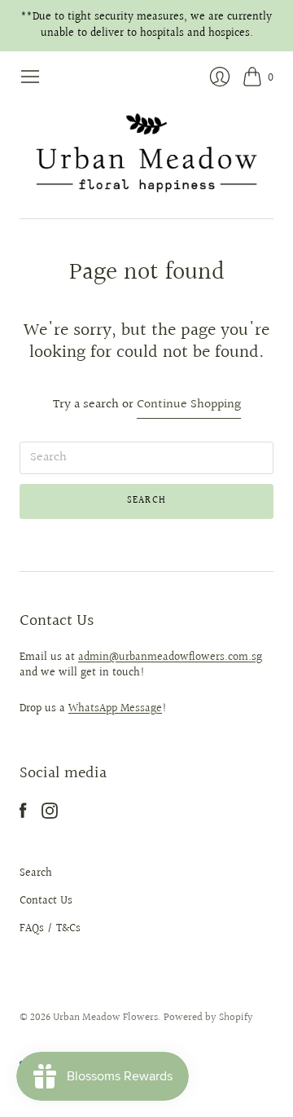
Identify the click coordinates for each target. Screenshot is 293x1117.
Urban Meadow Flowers (105, 1017)
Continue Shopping (189, 405)
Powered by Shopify (208, 1017)
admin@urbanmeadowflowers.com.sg (170, 657)
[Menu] (30, 76)
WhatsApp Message (115, 709)
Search (36, 873)
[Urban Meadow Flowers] (146, 152)
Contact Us (46, 901)
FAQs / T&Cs (50, 929)
